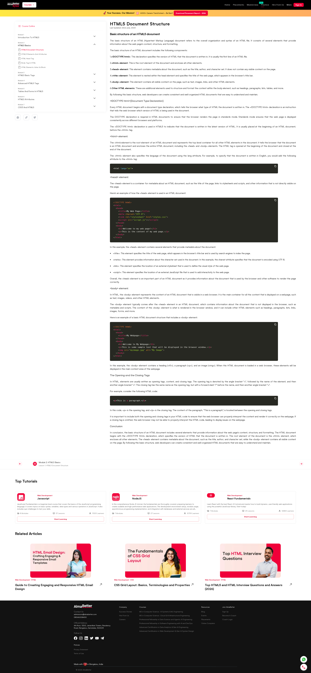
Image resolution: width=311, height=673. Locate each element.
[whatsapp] (18, 117)
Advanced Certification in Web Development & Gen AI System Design (166, 631)
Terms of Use (79, 653)
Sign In (298, 5)
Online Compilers (208, 623)
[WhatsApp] (304, 659)
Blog (203, 612)
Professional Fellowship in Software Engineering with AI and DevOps (166, 623)
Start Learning (60, 519)
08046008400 (80, 617)
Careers (122, 619)
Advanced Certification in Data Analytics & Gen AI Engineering (163, 627)
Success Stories (125, 612)
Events (204, 615)
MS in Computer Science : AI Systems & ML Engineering (161, 612)
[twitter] (35, 117)
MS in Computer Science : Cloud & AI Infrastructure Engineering (164, 615)
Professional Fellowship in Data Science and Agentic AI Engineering (165, 619)
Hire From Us (124, 615)
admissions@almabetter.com (85, 614)
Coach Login (227, 619)
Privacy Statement (81, 649)
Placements (205, 619)
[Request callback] (303, 667)
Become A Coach (229, 615)
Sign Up (225, 612)
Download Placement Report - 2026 (191, 13)
